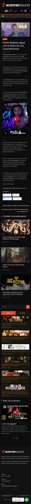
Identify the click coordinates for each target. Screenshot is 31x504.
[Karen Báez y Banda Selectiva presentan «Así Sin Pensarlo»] (15, 276)
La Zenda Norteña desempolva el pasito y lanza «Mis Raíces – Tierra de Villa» (15, 378)
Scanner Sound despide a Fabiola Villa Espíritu (15, 351)
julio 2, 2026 (6, 395)
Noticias (5, 39)
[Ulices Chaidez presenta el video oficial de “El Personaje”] (15, 221)
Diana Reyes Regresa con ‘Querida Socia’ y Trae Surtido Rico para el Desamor (15, 364)
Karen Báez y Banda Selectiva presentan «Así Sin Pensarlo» (13, 293)
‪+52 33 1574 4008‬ (5, 476)
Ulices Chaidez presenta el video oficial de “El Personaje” (14, 238)
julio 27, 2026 (6, 367)
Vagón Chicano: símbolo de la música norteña (16, 205)
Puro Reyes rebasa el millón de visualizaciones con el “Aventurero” (15, 210)
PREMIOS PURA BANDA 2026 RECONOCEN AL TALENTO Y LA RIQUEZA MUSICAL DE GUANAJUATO (14, 338)
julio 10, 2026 (6, 381)
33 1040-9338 (6, 481)
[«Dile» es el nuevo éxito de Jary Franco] (15, 248)
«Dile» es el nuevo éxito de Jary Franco (13, 266)
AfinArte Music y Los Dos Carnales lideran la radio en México (14, 324)
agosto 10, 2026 (7, 327)
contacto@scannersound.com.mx (9, 486)
